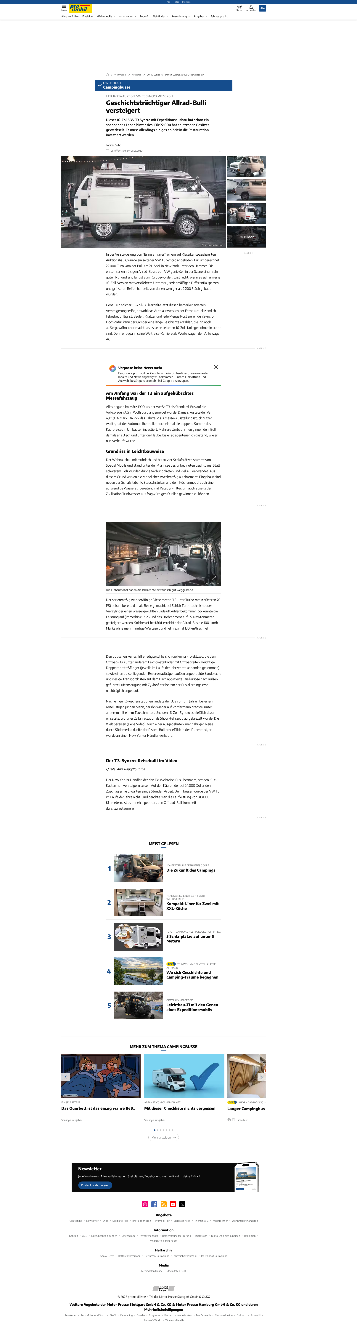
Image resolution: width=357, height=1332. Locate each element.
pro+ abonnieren (141, 1220)
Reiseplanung (179, 16)
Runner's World (152, 1320)
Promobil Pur (162, 1220)
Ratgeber (199, 16)
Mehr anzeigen (161, 1137)
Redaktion (250, 1235)
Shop (105, 1220)
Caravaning (76, 1220)
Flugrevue (154, 1315)
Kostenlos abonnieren (95, 1185)
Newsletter (92, 1220)
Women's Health (174, 1320)
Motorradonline (224, 1315)
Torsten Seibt (113, 145)
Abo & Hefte (107, 1255)
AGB (84, 1235)
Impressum (201, 1235)
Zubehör (144, 16)
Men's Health (203, 1315)
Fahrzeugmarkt (219, 16)
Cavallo (141, 1315)
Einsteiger (88, 16)
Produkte (186, 1)
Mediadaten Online (152, 1270)
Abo (168, 1)
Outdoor (241, 1315)
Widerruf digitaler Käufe (163, 1240)
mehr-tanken (184, 1315)
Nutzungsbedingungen (104, 1235)
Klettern (168, 1315)
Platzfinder (159, 16)
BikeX (113, 1315)
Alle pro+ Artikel (70, 16)
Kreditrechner (220, 1220)
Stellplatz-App (120, 1220)
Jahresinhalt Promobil (185, 1255)
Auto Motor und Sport (93, 1315)
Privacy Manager (148, 1235)
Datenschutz (128, 1235)
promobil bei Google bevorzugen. (167, 380)
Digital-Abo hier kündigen (225, 1235)
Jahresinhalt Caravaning (214, 1255)
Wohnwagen (126, 16)
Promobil (255, 1315)
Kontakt (73, 1235)
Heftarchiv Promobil (129, 1255)
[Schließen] (216, 367)
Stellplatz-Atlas (182, 1220)
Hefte (176, 1)
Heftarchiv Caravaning (156, 1255)
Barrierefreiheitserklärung (176, 1235)
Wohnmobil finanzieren (245, 1220)
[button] (143, 202)
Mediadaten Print (176, 1270)
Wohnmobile (104, 16)
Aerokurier (70, 1315)
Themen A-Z (201, 1220)
